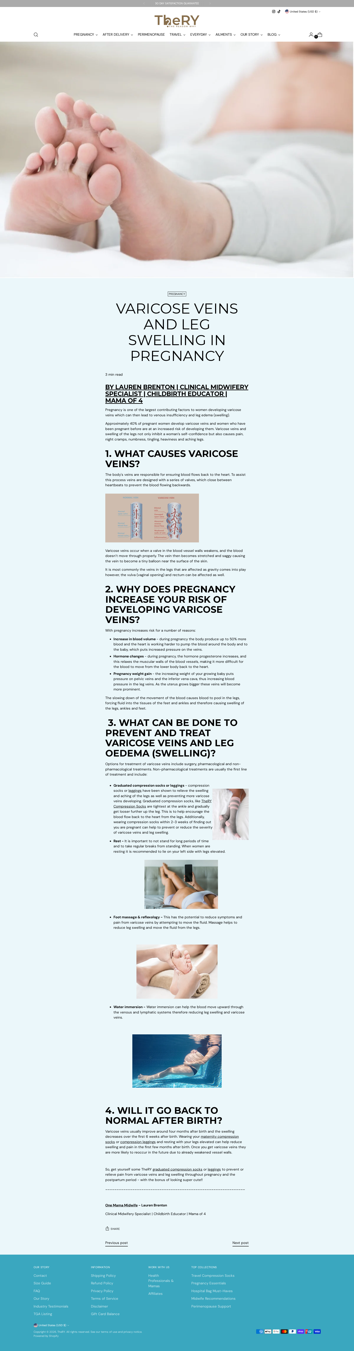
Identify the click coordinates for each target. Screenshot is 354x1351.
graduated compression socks (177, 1169)
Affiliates (155, 1293)
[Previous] (144, 3)
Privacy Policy (102, 1291)
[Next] (209, 3)
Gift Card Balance (105, 1314)
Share (115, 1229)
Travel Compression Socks (213, 1275)
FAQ (37, 1291)
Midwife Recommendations (213, 1298)
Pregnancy (177, 294)
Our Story (41, 1298)
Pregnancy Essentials (208, 1283)
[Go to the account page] (309, 35)
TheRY (61, 1332)
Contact (40, 1275)
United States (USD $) (304, 11)
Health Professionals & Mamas (161, 1280)
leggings (135, 790)
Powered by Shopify (46, 1336)
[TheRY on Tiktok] (279, 11)
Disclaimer (99, 1306)
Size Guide (42, 1283)
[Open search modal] (36, 35)
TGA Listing (43, 1314)
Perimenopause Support (211, 1306)
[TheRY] (177, 21)
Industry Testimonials (51, 1306)
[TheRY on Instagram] (274, 11)
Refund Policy (102, 1283)
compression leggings (138, 1142)
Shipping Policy (103, 1275)
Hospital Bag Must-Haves (212, 1291)
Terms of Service (104, 1298)
